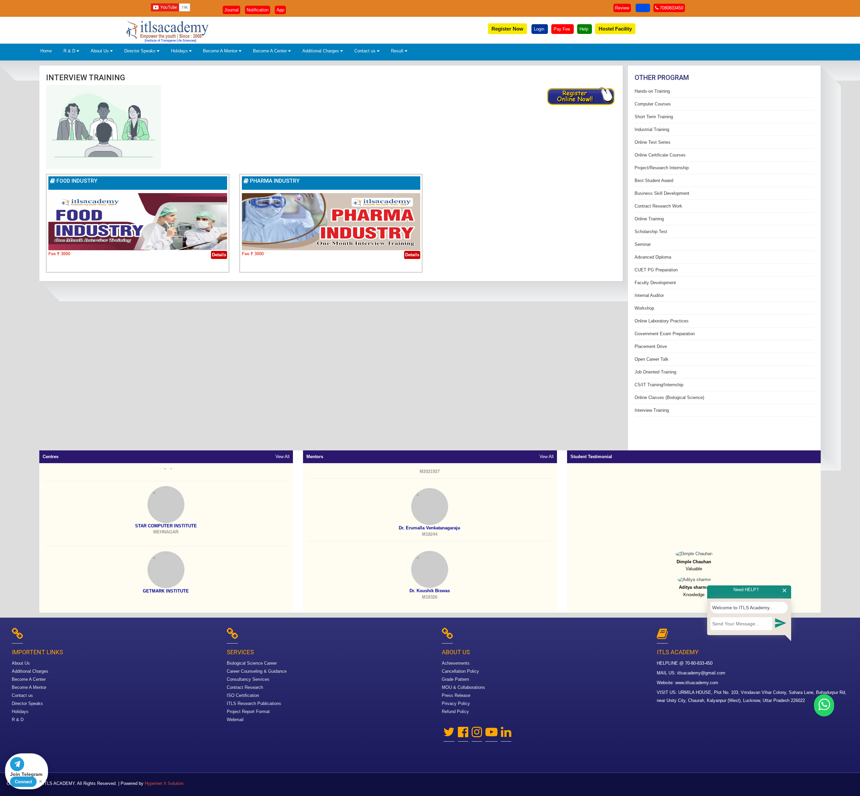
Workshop (644, 308)
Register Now (507, 29)
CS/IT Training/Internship (659, 384)
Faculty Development (655, 282)
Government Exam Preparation (665, 333)
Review (622, 7)
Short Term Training (654, 116)
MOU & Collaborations (463, 687)
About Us (100, 50)
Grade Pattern (455, 679)
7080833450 (670, 7)
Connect (23, 781)
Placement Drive (651, 346)
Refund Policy (455, 711)
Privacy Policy (456, 703)
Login (540, 29)
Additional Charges (321, 50)
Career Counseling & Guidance (257, 671)
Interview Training (85, 77)
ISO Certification (243, 695)
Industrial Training (652, 129)
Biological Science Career (252, 663)
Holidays (180, 50)
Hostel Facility (615, 29)
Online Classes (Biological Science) (669, 397)
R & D (70, 50)
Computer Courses (653, 103)
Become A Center (270, 50)
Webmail (235, 719)
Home (46, 50)
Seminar (643, 244)
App (280, 9)
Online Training (649, 218)
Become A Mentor (221, 50)
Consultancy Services (248, 679)
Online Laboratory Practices (662, 320)
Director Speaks (140, 50)
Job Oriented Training (655, 371)
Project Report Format (248, 711)
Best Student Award (654, 180)
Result (398, 50)
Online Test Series (653, 142)
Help (584, 29)
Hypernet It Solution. (165, 783)
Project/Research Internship (662, 167)
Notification (257, 9)
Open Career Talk (652, 359)
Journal (231, 9)
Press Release (456, 695)
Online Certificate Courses (660, 155)
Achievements (456, 663)
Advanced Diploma (653, 257)
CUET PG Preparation (656, 269)
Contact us (365, 50)
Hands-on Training (652, 91)
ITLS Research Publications (254, 703)
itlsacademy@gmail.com (701, 672)
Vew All (282, 456)
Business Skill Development (662, 193)
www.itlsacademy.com (696, 682)
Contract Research (245, 687)
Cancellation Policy (460, 671)
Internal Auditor (649, 295)
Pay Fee (562, 29)
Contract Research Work (658, 206)
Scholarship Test (651, 231)
